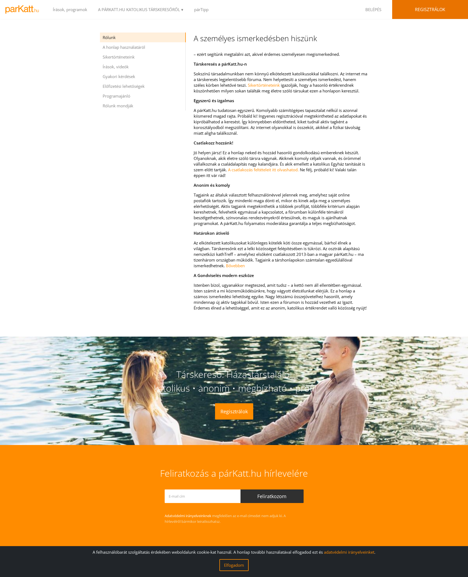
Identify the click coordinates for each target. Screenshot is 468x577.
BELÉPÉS (373, 9)
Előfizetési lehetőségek (124, 86)
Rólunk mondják (118, 105)
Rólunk (109, 37)
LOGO (23, 9)
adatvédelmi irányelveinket (349, 552)
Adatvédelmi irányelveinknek (188, 515)
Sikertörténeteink (119, 57)
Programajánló (116, 96)
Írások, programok (70, 9)
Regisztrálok (430, 9)
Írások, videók (116, 66)
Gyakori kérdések (119, 76)
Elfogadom (234, 565)
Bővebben (235, 265)
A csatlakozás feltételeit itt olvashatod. (263, 169)
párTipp (201, 9)
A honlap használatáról (124, 47)
